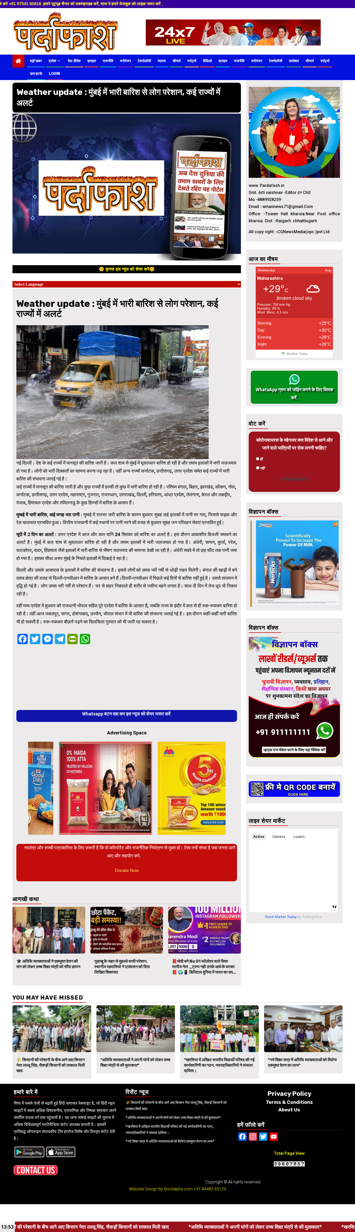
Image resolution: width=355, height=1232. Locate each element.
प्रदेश (52, 61)
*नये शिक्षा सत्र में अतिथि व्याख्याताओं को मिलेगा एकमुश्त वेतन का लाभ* (170, 1141)
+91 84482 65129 (210, 1189)
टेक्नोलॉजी (144, 61)
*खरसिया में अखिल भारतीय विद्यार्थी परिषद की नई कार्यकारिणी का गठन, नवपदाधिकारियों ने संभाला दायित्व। (219, 1065)
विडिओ (207, 61)
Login (54, 73)
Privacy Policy (289, 1093)
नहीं (262, 468)
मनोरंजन (125, 61)
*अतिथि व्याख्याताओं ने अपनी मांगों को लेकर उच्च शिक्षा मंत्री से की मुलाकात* (135, 1062)
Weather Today (297, 354)
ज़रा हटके (36, 73)
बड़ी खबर (36, 61)
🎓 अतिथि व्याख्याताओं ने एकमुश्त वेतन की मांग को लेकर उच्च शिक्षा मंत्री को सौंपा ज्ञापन (48, 964)
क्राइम (91, 61)
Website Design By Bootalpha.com (161, 1189)
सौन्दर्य (177, 61)
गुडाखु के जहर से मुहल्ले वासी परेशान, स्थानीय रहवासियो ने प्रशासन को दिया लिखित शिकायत (122, 967)
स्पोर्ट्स (191, 61)
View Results (294, 479)
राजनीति (108, 61)
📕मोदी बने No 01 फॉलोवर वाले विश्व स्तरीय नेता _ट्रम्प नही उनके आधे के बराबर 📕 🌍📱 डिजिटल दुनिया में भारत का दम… (204, 967)
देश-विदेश (74, 61)
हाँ (261, 459)
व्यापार (162, 61)
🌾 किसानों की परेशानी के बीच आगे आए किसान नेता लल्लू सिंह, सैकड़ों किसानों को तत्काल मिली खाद (50, 1065)
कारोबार (294, 61)
